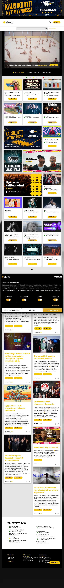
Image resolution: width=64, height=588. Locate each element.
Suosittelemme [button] (19, 72)
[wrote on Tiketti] (17, 341)
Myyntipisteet (54, 562)
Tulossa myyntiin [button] (33, 72)
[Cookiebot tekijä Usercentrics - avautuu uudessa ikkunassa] (55, 277)
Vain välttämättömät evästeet (12, 310)
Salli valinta (32, 310)
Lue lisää (8, 326)
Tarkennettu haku (52, 28)
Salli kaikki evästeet (52, 310)
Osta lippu (18, 326)
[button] (4, 65)
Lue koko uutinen (42, 65)
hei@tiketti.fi (10, 561)
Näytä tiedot (55, 305)
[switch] (24, 300)
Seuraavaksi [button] (47, 72)
